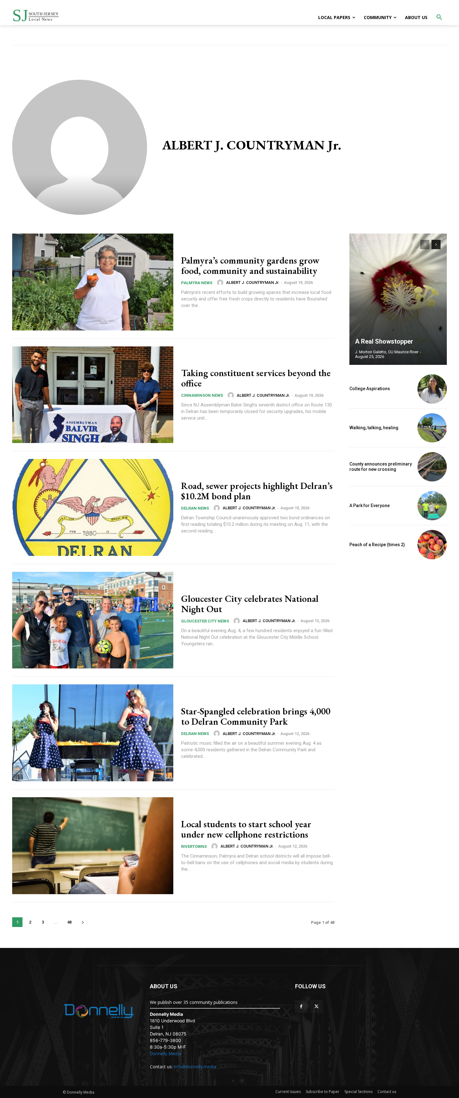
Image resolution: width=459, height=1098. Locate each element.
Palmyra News (196, 282)
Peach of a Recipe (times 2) (377, 544)
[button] (439, 17)
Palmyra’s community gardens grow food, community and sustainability (250, 265)
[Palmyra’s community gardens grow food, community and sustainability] (92, 282)
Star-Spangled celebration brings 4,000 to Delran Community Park (255, 716)
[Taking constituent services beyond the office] (92, 394)
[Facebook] (301, 1006)
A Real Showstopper (384, 341)
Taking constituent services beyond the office (256, 378)
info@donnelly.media (195, 1067)
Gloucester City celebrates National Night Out (249, 603)
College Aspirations (369, 388)
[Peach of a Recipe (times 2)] (432, 544)
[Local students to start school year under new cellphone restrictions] (92, 845)
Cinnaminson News (202, 395)
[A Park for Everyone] (432, 506)
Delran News (195, 508)
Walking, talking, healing (373, 427)
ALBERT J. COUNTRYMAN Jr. (252, 282)
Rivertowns (194, 846)
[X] (316, 1006)
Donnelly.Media (165, 1053)
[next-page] (82, 922)
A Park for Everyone (369, 505)
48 (69, 922)
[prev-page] (424, 244)
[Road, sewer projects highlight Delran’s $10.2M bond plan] (92, 507)
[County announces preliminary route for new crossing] (432, 466)
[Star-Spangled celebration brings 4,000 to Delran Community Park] (92, 732)
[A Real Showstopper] (398, 299)
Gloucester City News (205, 621)
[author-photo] (221, 283)
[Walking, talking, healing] (432, 428)
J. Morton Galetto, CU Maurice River (386, 352)
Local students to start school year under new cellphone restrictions (246, 829)
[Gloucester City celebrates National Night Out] (92, 620)
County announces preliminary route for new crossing (380, 466)
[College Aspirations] (432, 389)
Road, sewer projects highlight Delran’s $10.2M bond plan (257, 491)
